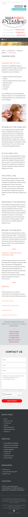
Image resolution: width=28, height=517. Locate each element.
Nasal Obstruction (9, 455)
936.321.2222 (20, 30)
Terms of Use (11, 512)
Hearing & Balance (9, 449)
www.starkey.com (7, 310)
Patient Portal (19, 6)
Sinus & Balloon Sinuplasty (11, 443)
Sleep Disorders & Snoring (11, 447)
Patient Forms (6, 473)
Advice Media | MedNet (14, 509)
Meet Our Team (8, 421)
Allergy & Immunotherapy (11, 445)
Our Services (11, 50)
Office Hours (6, 469)
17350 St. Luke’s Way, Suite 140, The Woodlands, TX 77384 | (12, 2)
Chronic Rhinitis (8, 458)
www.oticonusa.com (8, 300)
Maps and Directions (9, 429)
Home (3, 50)
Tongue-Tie (7, 453)
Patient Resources (9, 427)
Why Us (6, 425)
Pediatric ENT (7, 451)
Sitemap (18, 512)
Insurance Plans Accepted (10, 471)
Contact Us (7, 431)
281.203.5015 (21, 35)
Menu (5, 39)
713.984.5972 (20, 32)
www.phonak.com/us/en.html (10, 305)
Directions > (4, 3)
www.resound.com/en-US (9, 315)
